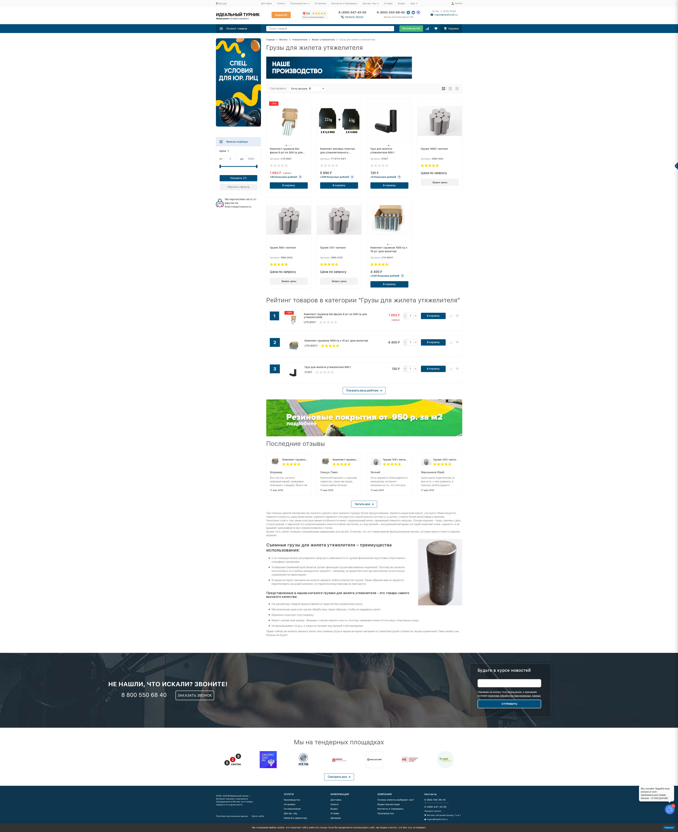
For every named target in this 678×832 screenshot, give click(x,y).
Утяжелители (299, 39)
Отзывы (388, 3)
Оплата (281, 3)
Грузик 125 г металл (395, 459)
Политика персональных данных (232, 816)
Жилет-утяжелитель (323, 39)
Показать (236, 178)
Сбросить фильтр (238, 186)
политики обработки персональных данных (514, 695)
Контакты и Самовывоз (344, 3)
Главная (270, 39)
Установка (320, 3)
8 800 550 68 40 (144, 695)
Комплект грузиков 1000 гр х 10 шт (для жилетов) (295, 459)
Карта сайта (258, 816)
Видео (401, 3)
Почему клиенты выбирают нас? (395, 799)
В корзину (288, 185)
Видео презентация (388, 804)
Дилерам (336, 818)
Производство (411, 28)
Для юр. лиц (290, 813)
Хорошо (669, 827)
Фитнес (283, 39)
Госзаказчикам (292, 808)
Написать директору (295, 818)
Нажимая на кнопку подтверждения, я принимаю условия (509, 694)
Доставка (266, 3)
